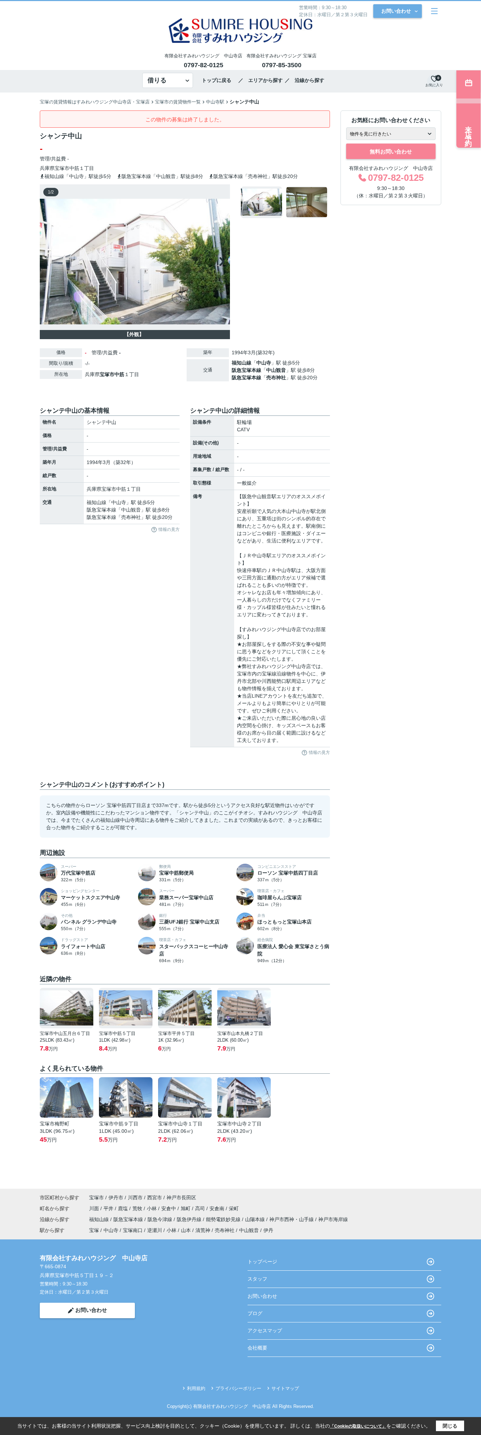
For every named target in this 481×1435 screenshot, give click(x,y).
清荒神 (202, 1230)
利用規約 (196, 1388)
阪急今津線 (161, 1219)
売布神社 (276, 377)
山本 (186, 1230)
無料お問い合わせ (391, 151)
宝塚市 (62, 168)
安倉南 (218, 1208)
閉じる (450, 1426)
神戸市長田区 (181, 1197)
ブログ (255, 1313)
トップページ (262, 1261)
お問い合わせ (396, 11)
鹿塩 (123, 1208)
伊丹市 (115, 1197)
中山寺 (263, 363)
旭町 (186, 1208)
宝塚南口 (133, 1230)
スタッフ (257, 1279)
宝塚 (94, 1230)
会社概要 (257, 1348)
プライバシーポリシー (238, 1388)
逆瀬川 (154, 1230)
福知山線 (241, 363)
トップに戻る (219, 80)
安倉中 (169, 1208)
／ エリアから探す (260, 80)
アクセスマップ (265, 1330)
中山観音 (276, 370)
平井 (109, 1208)
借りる (157, 80)
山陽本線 (255, 1219)
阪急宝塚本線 (246, 370)
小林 (152, 1208)
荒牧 (138, 1208)
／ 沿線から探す (304, 80)
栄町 (234, 1208)
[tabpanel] (284, 202)
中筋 (74, 168)
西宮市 (154, 1197)
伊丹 (268, 1230)
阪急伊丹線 (190, 1219)
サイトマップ (285, 1388)
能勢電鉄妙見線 (224, 1219)
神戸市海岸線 (333, 1219)
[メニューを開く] (434, 11)
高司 (200, 1208)
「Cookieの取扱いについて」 (358, 1426)
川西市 (135, 1197)
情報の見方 (169, 529)
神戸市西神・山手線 (292, 1219)
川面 (94, 1208)
